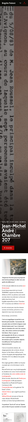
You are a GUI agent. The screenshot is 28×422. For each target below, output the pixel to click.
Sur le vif (5, 222)
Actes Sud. (22, 304)
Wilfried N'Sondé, (6, 396)
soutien (24, 3)
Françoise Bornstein (7, 387)
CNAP (5, 394)
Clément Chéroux (6, 392)
